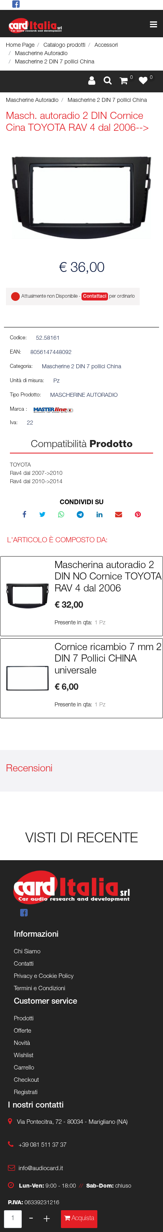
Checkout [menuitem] (26, 1080)
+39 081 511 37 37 (42, 1145)
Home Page (20, 45)
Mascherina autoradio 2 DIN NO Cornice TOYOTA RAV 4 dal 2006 (108, 577)
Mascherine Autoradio (41, 54)
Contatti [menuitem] (24, 964)
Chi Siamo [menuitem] (27, 952)
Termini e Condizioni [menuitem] (39, 989)
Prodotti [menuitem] (24, 1019)
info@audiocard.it (41, 1169)
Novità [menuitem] (22, 1043)
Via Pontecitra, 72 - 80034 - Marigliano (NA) (72, 1122)
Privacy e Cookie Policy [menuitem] (44, 976)
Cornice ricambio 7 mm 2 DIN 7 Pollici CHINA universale (108, 659)
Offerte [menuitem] (22, 1031)
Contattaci (94, 296)
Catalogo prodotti (64, 45)
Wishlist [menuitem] (23, 1056)
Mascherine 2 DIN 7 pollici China (54, 62)
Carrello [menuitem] (24, 1068)
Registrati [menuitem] (26, 1093)
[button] (81, 198)
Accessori (106, 45)
